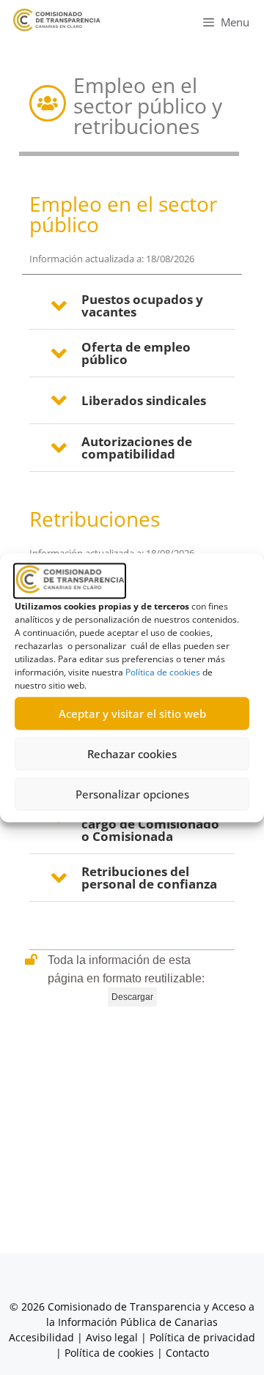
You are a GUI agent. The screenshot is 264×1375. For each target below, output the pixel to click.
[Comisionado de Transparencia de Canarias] (57, 20)
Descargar (132, 997)
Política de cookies (162, 671)
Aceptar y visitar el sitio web (132, 713)
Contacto (187, 1353)
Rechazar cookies (132, 753)
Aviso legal (112, 1337)
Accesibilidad (43, 1337)
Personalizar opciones (132, 794)
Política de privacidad (202, 1337)
